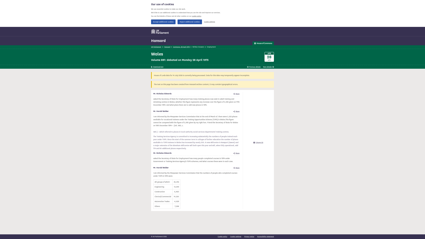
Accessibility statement (265, 237)
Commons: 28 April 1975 (181, 47)
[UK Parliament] (160, 31)
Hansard (158, 40)
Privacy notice (249, 237)
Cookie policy (222, 237)
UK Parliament (156, 47)
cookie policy (196, 16)
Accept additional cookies (163, 22)
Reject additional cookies (190, 22)
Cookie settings (209, 22)
